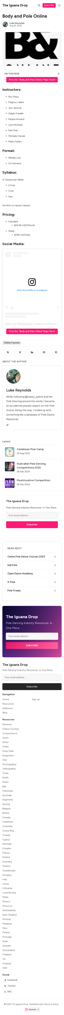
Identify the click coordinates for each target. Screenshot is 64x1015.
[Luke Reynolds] (5, 24)
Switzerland (8, 950)
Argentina (7, 799)
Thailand (6, 954)
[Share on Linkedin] (31, 352)
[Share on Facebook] (19, 352)
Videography (9, 768)
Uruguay (6, 963)
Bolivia (5, 812)
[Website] (7, 425)
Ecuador (6, 848)
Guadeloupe (8, 870)
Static (5, 782)
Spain (5, 941)
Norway (6, 919)
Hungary (6, 875)
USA (4, 967)
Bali (4, 786)
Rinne (55, 1004)
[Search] (39, 5)
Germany (7, 861)
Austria (6, 804)
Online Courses (12, 342)
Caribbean (7, 821)
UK (4, 959)
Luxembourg (9, 892)
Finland (6, 857)
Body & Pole (10, 324)
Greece (6, 866)
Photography (9, 764)
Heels (5, 746)
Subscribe (49, 5)
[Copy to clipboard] (56, 352)
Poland (6, 932)
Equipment (8, 755)
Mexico (6, 901)
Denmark (7, 843)
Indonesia (7, 790)
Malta (5, 897)
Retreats (7, 724)
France (6, 852)
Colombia (7, 826)
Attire (5, 742)
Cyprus (6, 839)
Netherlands (9, 910)
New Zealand (9, 914)
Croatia (6, 835)
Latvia (5, 883)
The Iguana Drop (19, 1004)
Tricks (5, 773)
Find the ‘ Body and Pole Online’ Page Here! (32, 79)
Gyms (5, 737)
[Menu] (59, 5)
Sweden (6, 945)
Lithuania (7, 888)
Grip (4, 759)
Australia (7, 795)
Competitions (9, 733)
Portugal (6, 936)
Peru (4, 928)
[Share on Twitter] (7, 352)
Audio (5, 777)
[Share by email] (44, 352)
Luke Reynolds (17, 23)
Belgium (6, 808)
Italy (4, 879)
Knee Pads (8, 751)
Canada (6, 817)
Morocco (7, 905)
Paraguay (7, 923)
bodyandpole (26, 324)
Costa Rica (8, 830)
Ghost (47, 1004)
